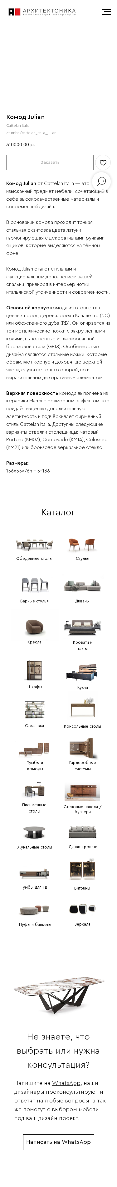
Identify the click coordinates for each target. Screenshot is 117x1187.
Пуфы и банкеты (35, 924)
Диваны (82, 601)
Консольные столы (82, 726)
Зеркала (82, 924)
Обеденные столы (34, 558)
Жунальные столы (34, 847)
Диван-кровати (83, 847)
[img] (35, 539)
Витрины (82, 888)
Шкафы (34, 687)
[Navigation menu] (106, 12)
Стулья (82, 558)
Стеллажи (34, 726)
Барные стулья (34, 601)
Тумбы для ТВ (34, 887)
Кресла (34, 642)
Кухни (82, 687)
